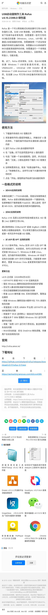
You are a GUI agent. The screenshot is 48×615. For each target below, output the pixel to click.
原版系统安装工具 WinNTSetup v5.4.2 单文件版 (12, 467)
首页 (3, 610)
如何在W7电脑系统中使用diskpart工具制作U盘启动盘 (35, 467)
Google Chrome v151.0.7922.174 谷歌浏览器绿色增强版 (35, 538)
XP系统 (30, 611)
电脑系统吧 (24, 3)
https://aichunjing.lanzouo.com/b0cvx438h (22, 374)
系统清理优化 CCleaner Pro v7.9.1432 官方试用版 (36, 438)
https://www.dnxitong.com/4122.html (28, 399)
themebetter (33, 580)
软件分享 (5, 8)
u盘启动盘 (22, 429)
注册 (31, 563)
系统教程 (38, 611)
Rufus (12, 429)
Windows (13, 8)
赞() (31, 21)
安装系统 (33, 429)
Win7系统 (10, 611)
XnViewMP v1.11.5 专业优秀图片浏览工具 (12, 438)
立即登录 (18, 563)
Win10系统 (17, 613)
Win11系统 (24, 613)
